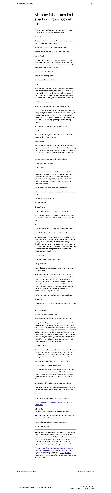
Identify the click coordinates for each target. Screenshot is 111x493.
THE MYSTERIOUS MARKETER (25, 4)
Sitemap (78, 489)
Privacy (85, 489)
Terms (92, 489)
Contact (71, 489)
